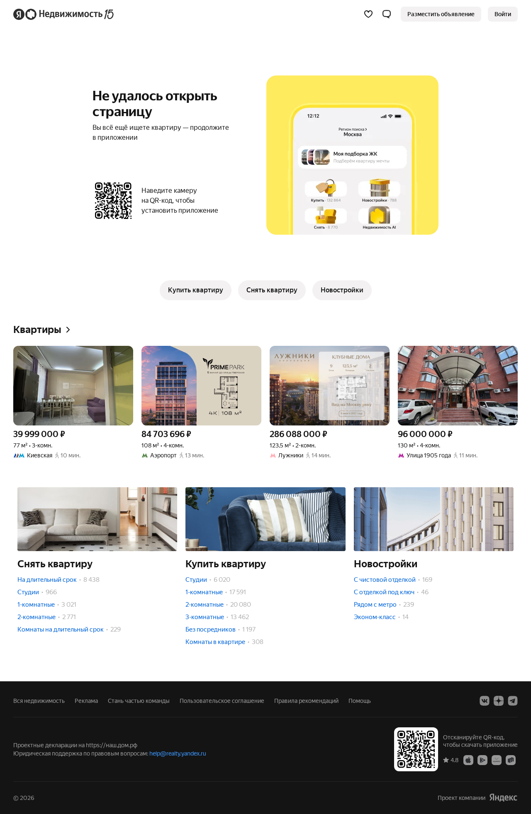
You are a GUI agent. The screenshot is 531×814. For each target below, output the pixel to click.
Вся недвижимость (39, 700)
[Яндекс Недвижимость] (64, 14)
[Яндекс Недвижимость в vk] (485, 701)
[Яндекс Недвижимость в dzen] (499, 701)
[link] (503, 14)
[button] (386, 14)
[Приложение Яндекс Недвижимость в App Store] (468, 759)
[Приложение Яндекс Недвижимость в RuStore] (511, 759)
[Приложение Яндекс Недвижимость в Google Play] (482, 759)
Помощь (359, 700)
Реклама (86, 700)
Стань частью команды (139, 700)
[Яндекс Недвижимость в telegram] (513, 701)
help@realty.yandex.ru (177, 753)
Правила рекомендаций (306, 700)
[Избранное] (368, 14)
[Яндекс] (503, 798)
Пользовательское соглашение (222, 700)
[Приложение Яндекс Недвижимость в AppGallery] (497, 759)
